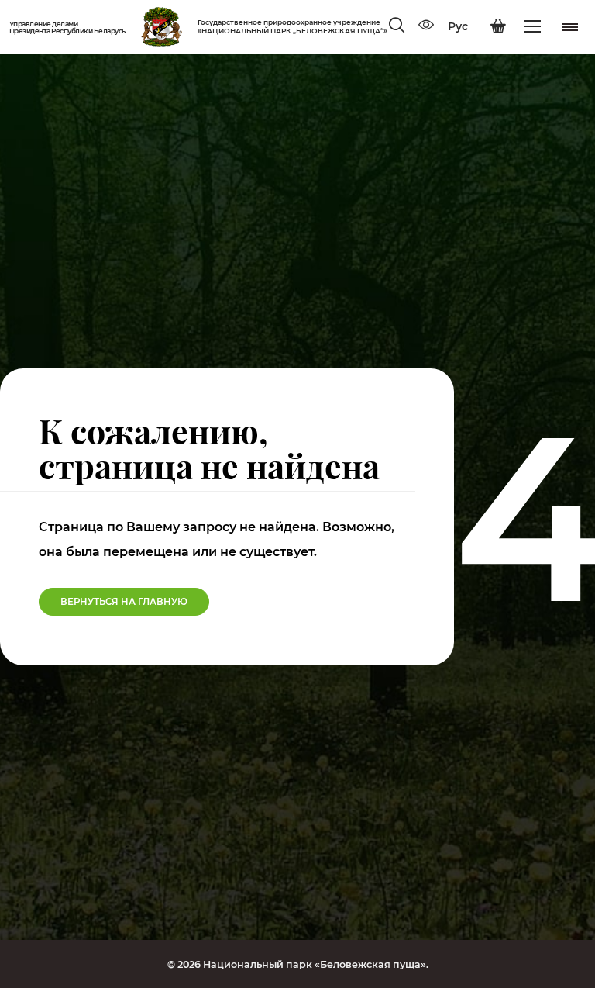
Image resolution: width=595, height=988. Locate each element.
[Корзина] (498, 26)
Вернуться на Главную (123, 601)
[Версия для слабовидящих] (426, 26)
